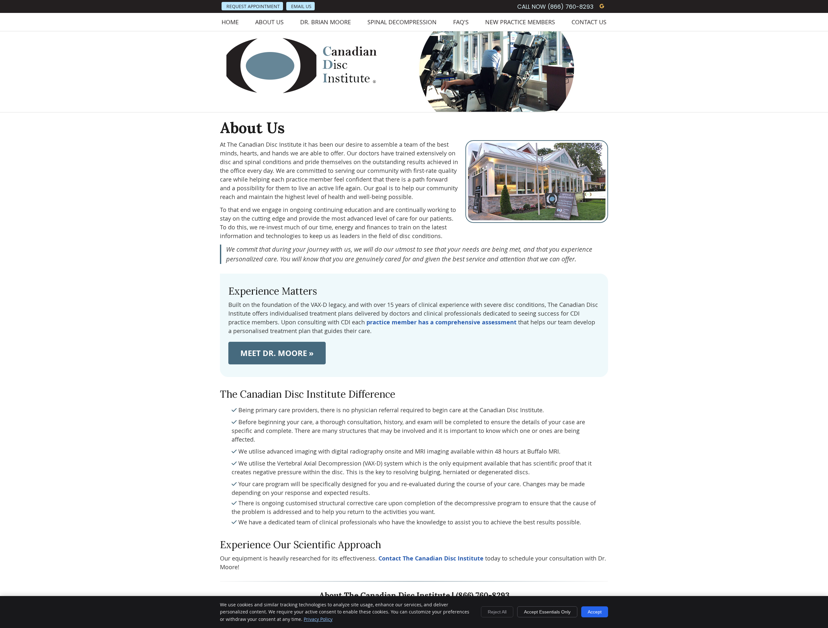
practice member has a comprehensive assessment (441, 322)
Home (230, 22)
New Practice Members (520, 22)
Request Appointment (253, 6)
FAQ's (461, 22)
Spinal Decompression (402, 22)
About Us (269, 22)
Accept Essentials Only (547, 611)
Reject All (497, 611)
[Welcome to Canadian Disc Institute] (301, 91)
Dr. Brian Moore (325, 22)
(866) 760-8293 (571, 7)
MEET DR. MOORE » (277, 353)
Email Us (301, 6)
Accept (595, 611)
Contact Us (589, 22)
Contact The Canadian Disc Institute (431, 558)
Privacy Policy (318, 619)
